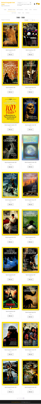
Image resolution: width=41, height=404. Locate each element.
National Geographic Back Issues (8, 3)
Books (26, 9)
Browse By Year (11, 9)
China (18, 5)
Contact (27, 12)
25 (35, 20)
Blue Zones (25, 4)
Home (5, 9)
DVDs (30, 9)
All (38, 20)
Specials (35, 9)
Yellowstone (20, 5)
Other (19, 12)
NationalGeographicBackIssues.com (16, 402)
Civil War (22, 4)
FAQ (23, 12)
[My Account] (34, 4)
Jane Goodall (28, 4)
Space (30, 4)
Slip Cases (14, 12)
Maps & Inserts (20, 9)
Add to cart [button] (10, 54)
